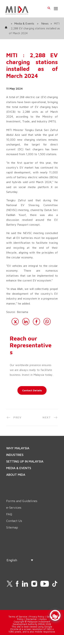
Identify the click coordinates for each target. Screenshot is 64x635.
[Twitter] (15, 321)
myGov (43, 619)
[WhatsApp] (47, 321)
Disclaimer (31, 619)
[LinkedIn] (25, 321)
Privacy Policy (36, 616)
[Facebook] (36, 321)
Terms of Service (18, 616)
